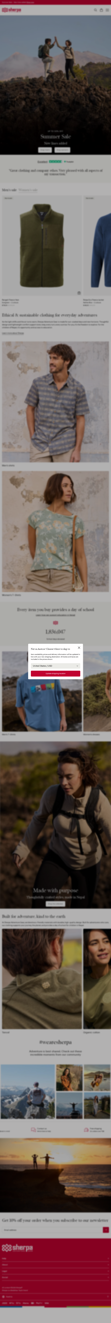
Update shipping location (56, 673)
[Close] (79, 647)
